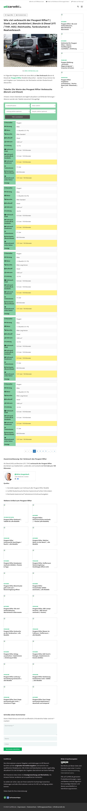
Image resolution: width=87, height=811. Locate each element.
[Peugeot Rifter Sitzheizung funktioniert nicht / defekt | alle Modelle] (45, 664)
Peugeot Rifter (16, 78)
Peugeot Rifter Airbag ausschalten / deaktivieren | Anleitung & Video (13, 656)
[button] (78, 7)
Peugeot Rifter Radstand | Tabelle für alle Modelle (12, 520)
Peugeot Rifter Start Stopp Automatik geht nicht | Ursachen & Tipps (12, 701)
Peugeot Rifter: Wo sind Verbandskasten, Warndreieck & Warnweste (13, 610)
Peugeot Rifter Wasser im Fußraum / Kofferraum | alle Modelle (41, 633)
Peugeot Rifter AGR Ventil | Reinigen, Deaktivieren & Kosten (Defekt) (42, 656)
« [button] (25, 451)
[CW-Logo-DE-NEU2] (12, 7)
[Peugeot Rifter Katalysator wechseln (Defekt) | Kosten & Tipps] (16, 551)
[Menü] (82, 6)
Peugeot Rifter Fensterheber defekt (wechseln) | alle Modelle (41, 588)
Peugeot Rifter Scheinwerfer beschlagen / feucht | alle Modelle (12, 542)
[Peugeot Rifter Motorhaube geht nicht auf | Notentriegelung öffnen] (16, 573)
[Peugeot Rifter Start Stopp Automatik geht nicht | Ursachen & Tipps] (16, 687)
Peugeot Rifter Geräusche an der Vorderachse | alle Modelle (12, 633)
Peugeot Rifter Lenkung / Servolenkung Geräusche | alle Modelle (13, 678)
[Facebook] (18, 479)
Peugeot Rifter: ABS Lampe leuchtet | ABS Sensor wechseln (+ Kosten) (42, 610)
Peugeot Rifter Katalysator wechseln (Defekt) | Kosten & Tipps (13, 565)
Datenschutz (31, 807)
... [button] (31, 451)
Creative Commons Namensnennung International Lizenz (71, 770)
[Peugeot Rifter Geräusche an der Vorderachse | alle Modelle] (16, 619)
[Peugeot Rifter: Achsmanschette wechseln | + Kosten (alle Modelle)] (45, 505)
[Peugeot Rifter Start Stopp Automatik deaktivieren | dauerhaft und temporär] (45, 687)
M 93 (26, 71)
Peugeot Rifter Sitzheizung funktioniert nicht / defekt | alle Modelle (41, 678)
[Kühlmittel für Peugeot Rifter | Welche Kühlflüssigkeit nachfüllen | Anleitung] (72, 34)
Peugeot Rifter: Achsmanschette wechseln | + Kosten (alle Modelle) (42, 519)
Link (37, 71)
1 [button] (34, 451)
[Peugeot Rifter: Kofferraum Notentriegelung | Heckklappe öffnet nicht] (45, 551)
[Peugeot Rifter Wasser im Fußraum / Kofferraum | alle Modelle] (45, 619)
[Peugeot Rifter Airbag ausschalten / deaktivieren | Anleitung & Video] (16, 641)
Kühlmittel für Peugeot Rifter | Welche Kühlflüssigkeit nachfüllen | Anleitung (69, 46)
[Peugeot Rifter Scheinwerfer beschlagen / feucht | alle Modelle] (16, 528)
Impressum (22, 807)
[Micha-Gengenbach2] (9, 476)
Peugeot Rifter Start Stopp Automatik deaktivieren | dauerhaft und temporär (41, 701)
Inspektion (64, 77)
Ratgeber (35, 515)
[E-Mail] (15, 479)
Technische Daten (9, 517)
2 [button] (37, 451)
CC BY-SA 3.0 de (31, 71)
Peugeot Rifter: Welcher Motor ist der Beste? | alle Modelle (41, 542)
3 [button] (40, 451)
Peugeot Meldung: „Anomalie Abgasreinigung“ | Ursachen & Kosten (67, 65)
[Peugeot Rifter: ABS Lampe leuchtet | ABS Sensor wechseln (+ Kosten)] (45, 596)
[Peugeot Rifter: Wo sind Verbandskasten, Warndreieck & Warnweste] (16, 596)
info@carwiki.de (59, 807)
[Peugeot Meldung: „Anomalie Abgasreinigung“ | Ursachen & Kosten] (72, 53)
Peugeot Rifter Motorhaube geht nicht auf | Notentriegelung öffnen (13, 588)
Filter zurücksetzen (17, 117)
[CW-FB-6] (12, 797)
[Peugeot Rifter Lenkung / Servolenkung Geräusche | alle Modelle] (16, 664)
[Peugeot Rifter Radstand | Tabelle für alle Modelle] (16, 505)
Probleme (6, 538)
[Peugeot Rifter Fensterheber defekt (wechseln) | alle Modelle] (45, 573)
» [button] (54, 451)
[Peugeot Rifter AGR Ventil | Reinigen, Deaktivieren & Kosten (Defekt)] (45, 641)
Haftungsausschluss (44, 807)
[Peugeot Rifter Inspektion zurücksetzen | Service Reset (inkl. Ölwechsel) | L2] (72, 73)
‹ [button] (28, 451)
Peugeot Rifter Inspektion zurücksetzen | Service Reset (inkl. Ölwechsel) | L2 (69, 83)
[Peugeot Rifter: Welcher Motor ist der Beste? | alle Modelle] (45, 528)
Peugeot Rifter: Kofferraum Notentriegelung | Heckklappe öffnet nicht (42, 565)
